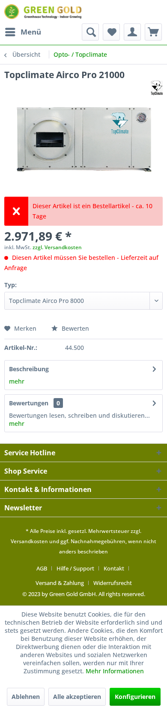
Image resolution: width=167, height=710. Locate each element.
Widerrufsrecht (112, 583)
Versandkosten (29, 541)
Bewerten (74, 328)
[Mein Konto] (132, 32)
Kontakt (114, 568)
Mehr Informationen (115, 671)
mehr (16, 381)
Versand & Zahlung (60, 583)
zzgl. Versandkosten (57, 247)
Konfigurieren (135, 697)
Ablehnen (26, 697)
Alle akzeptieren (77, 697)
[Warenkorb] (153, 32)
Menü (31, 32)
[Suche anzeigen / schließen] (90, 32)
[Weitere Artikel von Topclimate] (157, 88)
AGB (41, 568)
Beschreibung (29, 369)
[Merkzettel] (111, 32)
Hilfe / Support (75, 568)
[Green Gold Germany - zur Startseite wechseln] (44, 11)
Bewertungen (28, 403)
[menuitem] (22, 32)
